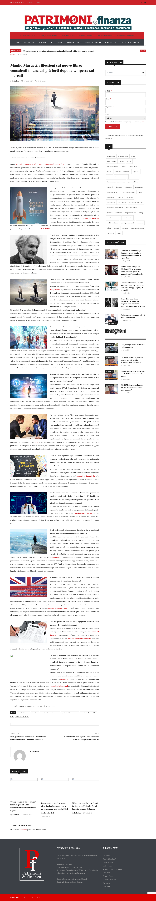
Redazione (15, 81)
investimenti (139, 187)
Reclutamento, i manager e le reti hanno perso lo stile (133, 316)
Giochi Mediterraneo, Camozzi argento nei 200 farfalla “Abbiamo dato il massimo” (132, 360)
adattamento (111, 156)
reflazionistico (127, 218)
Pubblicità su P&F (109, 859)
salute (109, 228)
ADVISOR (42, 42)
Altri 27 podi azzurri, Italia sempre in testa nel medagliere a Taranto (125, 330)
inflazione (128, 187)
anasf (133, 156)
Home (12, 54)
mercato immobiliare (128, 192)
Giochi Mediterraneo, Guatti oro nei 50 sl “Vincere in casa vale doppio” (133, 373)
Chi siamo (106, 855)
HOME (17, 42)
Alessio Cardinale (48, 813)
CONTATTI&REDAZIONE (129, 42)
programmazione (130, 212)
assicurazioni (111, 161)
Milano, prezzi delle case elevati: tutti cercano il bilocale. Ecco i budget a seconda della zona (85, 806)
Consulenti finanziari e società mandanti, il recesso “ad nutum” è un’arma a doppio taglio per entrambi (133, 286)
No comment (41, 81)
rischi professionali (127, 223)
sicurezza (125, 228)
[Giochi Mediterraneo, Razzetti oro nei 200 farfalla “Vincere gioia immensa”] (112, 389)
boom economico (112, 166)
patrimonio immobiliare (115, 207)
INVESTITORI (29, 42)
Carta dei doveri (108, 862)
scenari (116, 228)
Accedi (37, 2)
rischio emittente (112, 223)
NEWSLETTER (110, 42)
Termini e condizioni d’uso (112, 869)
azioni (129, 161)
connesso (23, 829)
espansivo (136, 171)
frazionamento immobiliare (116, 182)
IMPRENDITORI (73, 42)
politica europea (131, 207)
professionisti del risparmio (70, 713)
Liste (107, 114)
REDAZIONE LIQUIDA (92, 42)
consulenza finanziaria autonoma (50, 713)
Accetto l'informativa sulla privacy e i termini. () (125, 122)
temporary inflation (137, 228)
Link (142, 122)
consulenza (133, 166)
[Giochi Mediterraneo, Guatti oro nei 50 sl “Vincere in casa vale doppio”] (112, 375)
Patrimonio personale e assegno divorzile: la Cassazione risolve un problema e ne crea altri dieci (54, 806)
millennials (110, 197)
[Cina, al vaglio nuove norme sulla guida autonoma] (112, 348)
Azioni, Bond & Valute (48, 35)
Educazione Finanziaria (125, 35)
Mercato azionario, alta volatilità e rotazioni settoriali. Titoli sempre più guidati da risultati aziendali (63, 51)
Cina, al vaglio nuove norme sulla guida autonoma (133, 345)
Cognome (109, 106)
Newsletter (106, 883)
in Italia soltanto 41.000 (57, 608)
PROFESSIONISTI (56, 42)
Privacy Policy (108, 876)
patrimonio (122, 202)
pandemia (130, 197)
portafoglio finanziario (114, 212)
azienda (121, 161)
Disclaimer (106, 872)
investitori (35, 713)
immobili (110, 187)
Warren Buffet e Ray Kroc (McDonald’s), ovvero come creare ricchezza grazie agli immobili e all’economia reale (132, 270)
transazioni (110, 233)
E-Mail (108, 90)
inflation (119, 187)
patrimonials (111, 202)
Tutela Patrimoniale (104, 35)
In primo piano (23, 54)
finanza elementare (121, 177)
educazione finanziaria (122, 171)
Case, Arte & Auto (68, 35)
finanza (109, 177)
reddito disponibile (113, 218)
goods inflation (133, 182)
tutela (119, 233)
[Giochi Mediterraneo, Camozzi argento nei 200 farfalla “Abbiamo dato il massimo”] (112, 361)
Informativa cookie (109, 879)
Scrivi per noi (107, 866)
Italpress (112, 323)
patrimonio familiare (135, 202)
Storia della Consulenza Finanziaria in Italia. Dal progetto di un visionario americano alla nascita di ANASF (133, 302)
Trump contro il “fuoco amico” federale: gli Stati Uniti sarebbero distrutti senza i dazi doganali (23, 806)
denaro (109, 171)
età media (64, 679)
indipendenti (56, 557)
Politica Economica (27, 35)
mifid (140, 192)
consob (124, 166)
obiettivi (120, 197)
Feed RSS (106, 886)
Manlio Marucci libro (22, 716)
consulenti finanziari (23, 713)
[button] (141, 51)
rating (141, 212)
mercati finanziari (112, 192)
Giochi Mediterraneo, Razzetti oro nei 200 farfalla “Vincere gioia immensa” (132, 387)
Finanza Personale (86, 35)
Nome (108, 98)
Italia (36, 442)
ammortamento (123, 156)
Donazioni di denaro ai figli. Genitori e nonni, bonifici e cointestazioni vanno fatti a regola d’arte (131, 254)
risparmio (140, 223)
